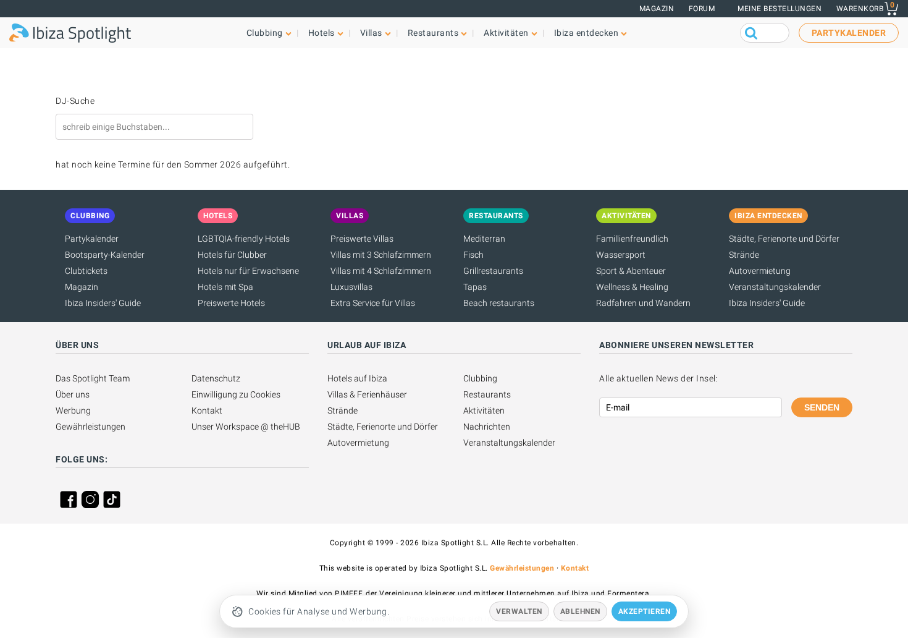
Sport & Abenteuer (631, 271)
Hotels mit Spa (225, 287)
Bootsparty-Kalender (105, 255)
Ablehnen (580, 611)
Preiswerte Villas (361, 239)
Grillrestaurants (493, 271)
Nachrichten (486, 427)
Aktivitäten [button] (506, 33)
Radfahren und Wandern (643, 303)
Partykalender (92, 239)
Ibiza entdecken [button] (586, 33)
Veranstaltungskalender (775, 287)
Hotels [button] (321, 33)
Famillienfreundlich (632, 239)
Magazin (657, 8)
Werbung (73, 410)
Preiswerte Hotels (231, 303)
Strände (744, 255)
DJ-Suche (75, 101)
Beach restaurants (498, 303)
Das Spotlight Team (93, 378)
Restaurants (487, 394)
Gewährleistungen (90, 427)
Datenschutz (215, 378)
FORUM (702, 8)
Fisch (473, 255)
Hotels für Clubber (232, 255)
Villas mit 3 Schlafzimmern (380, 255)
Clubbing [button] (264, 33)
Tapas (475, 287)
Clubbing (480, 378)
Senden (821, 407)
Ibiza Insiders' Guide (103, 303)
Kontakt (206, 410)
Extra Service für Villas (372, 303)
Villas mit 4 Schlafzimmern (380, 271)
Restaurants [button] (433, 33)
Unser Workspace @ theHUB (245, 427)
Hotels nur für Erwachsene (248, 271)
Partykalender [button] (849, 33)
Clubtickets (86, 271)
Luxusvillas (351, 287)
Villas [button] (371, 33)
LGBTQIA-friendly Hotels (244, 239)
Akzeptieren (644, 611)
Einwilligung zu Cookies (235, 394)
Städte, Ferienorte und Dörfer (784, 239)
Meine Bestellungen (780, 8)
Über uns (73, 394)
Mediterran (484, 239)
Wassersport (620, 255)
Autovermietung (760, 271)
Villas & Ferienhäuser (367, 394)
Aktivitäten (484, 410)
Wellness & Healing (632, 287)
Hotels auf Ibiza (357, 378)
